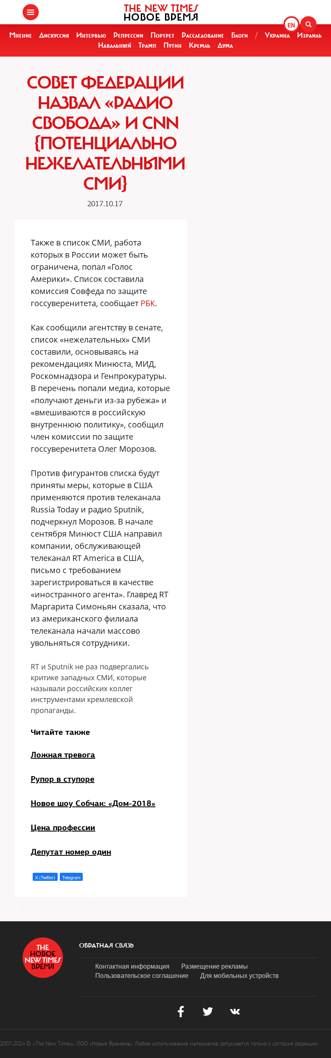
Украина (277, 35)
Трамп (147, 45)
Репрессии (128, 35)
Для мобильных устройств (239, 975)
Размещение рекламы (214, 966)
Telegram (71, 877)
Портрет (162, 35)
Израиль (309, 35)
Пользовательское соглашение (142, 975)
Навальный (114, 45)
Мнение (20, 35)
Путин (172, 45)
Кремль (199, 45)
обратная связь (106, 946)
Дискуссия (54, 35)
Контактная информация (132, 966)
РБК (147, 303)
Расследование (203, 35)
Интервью (91, 35)
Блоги (239, 35)
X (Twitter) (45, 877)
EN (291, 25)
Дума (225, 45)
